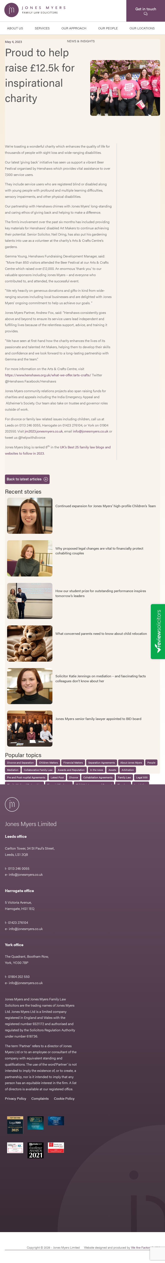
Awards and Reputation (71, 770)
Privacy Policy (15, 1098)
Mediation (12, 770)
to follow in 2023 (31, 453)
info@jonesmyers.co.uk (90, 431)
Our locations (142, 28)
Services (42, 28)
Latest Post (57, 777)
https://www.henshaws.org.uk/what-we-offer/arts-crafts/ (48, 374)
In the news (96, 770)
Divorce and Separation (20, 762)
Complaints (40, 1098)
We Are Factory (141, 1247)
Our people (108, 28)
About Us (15, 28)
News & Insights (81, 41)
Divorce (73, 777)
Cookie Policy (64, 1098)
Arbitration (128, 770)
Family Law (124, 777)
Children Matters (48, 762)
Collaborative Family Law (38, 770)
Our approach (73, 28)
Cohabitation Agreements (98, 777)
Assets (112, 770)
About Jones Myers (131, 762)
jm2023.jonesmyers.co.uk (44, 431)
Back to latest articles (24, 478)
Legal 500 (142, 777)
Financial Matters (73, 762)
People (151, 762)
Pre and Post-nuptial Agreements (26, 777)
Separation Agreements (101, 762)
